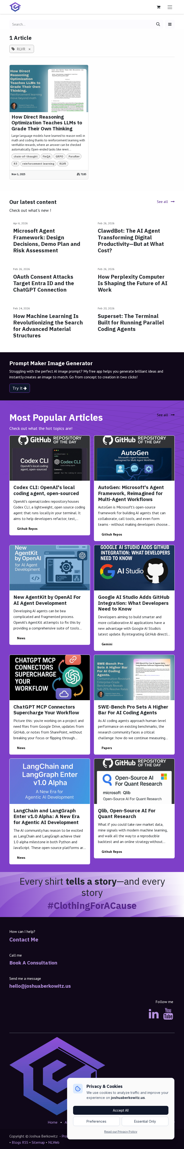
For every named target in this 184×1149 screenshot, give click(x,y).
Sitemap (39, 1142)
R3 (15, 163)
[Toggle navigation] (170, 7)
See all (163, 201)
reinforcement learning (38, 163)
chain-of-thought (26, 156)
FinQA (46, 156)
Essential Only (145, 1121)
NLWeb (54, 1142)
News (21, 638)
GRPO (59, 156)
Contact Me (23, 939)
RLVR (62, 163)
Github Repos (27, 528)
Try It (17, 388)
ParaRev (74, 156)
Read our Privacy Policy (120, 1131)
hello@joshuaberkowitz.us (40, 986)
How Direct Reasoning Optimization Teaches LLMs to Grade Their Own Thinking (47, 123)
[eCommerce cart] (158, 7)
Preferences (96, 1121)
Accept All (121, 1110)
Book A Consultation (33, 962)
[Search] (158, 24)
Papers (107, 748)
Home (53, 1122)
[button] (170, 24)
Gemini (107, 644)
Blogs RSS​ (20, 1142)
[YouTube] (168, 1014)
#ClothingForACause (92, 905)
